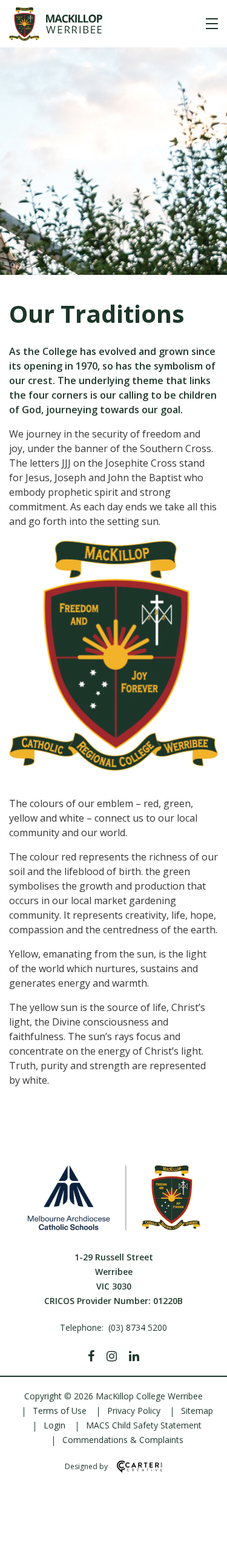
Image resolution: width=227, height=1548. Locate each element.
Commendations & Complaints (122, 1439)
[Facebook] (91, 1356)
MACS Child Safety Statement (144, 1425)
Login (54, 1425)
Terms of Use (60, 1410)
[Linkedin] (134, 1356)
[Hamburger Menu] (212, 23)
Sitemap (197, 1410)
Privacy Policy (133, 1410)
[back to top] (203, 1528)
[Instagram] (112, 1356)
